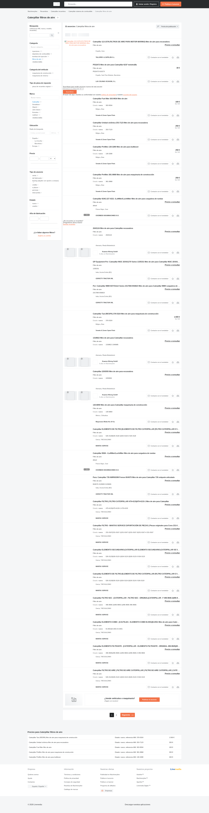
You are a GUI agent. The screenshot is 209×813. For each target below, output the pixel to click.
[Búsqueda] (66, 4)
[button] (173, 57)
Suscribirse (70, 92)
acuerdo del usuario (130, 95)
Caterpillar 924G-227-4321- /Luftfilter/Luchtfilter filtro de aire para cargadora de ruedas (128, 199)
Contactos (31, 782)
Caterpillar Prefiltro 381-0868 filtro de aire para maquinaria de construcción (123, 175)
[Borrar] (58, 33)
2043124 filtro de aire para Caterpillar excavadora (113, 228)
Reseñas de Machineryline (73, 786)
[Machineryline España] (39, 4)
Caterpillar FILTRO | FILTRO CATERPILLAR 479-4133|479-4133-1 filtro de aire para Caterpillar (131, 501)
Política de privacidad (71, 778)
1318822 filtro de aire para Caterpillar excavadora (113, 338)
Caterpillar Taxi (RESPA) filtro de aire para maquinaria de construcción (53, 737)
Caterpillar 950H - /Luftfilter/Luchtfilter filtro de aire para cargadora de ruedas (124, 453)
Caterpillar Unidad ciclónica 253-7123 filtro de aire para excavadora (120, 123)
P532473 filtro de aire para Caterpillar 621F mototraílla (115, 65)
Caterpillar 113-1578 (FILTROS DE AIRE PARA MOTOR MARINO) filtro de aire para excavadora (131, 42)
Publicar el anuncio (149, 699)
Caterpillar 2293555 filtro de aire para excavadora (113, 371)
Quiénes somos (33, 774)
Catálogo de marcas (71, 789)
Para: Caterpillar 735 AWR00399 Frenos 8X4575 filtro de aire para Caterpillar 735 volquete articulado (134, 477)
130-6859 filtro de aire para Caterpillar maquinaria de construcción (120, 405)
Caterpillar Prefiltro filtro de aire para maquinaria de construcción (51, 752)
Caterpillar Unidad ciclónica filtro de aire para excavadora (48, 742)
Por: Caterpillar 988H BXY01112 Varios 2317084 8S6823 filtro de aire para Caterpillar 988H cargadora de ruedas (138, 286)
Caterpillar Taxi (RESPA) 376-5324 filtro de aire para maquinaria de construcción (125, 314)
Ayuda (30, 778)
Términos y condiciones (72, 774)
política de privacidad (108, 95)
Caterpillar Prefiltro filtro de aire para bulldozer (45, 757)
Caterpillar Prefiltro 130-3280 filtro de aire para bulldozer (116, 147)
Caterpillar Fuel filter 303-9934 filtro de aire (110, 99)
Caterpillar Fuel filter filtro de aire (40, 747)
